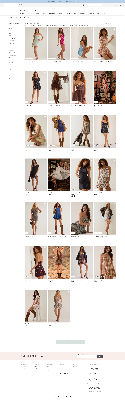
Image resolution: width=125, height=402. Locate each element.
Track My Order (23, 368)
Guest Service (50, 364)
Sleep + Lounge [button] (11, 53)
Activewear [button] (11, 31)
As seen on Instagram (76, 372)
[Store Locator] (83, 5)
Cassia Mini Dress (52, 149)
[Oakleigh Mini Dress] (36, 218)
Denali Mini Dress (29, 192)
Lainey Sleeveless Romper (77, 280)
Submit (100, 356)
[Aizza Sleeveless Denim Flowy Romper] (59, 218)
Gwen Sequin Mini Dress (31, 61)
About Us (75, 364)
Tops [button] (9, 60)
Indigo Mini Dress (52, 192)
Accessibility (49, 377)
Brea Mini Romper (98, 280)
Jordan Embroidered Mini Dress (78, 105)
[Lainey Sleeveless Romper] (82, 262)
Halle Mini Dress (29, 323)
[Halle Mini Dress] (36, 306)
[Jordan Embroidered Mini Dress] (82, 87)
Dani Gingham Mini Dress (54, 323)
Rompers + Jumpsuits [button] (12, 52)
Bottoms (68, 13)
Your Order (23, 364)
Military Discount (50, 368)
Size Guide (48, 370)
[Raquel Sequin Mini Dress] (82, 43)
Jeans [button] (10, 48)
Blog (73, 368)
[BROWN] (72, 196)
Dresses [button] (10, 35)
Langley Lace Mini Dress (54, 105)
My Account (36, 364)
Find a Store (13, 25)
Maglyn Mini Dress (75, 236)
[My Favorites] (105, 4)
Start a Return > (23, 366)
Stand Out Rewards (37, 368)
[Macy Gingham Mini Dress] (82, 131)
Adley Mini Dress (98, 105)
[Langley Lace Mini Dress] (59, 87)
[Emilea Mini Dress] (36, 262)
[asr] (94, 373)
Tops (44, 13)
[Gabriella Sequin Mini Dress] (59, 43)
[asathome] (94, 368)
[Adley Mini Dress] (105, 87)
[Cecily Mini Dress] (105, 131)
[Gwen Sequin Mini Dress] (36, 43)
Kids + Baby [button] (11, 62)
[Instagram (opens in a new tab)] (60, 373)
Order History (23, 370)
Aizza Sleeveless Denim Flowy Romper (57, 236)
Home (98, 13)
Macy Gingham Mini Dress (77, 149)
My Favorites (36, 370)
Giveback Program (63, 368)
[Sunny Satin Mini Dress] (82, 175)
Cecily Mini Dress (98, 149)
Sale (104, 13)
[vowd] (94, 388)
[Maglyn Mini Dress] (82, 218)
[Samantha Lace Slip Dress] (105, 218)
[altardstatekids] (22, 5)
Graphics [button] (10, 45)
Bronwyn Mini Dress (99, 192)
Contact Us (62, 364)
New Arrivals (22, 13)
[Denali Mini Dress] (36, 175)
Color (10, 69)
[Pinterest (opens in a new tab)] (65, 373)
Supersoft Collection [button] (12, 55)
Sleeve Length (12, 78)
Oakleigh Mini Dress (30, 236)
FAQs (48, 366)
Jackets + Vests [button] (11, 47)
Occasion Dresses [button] (13, 42)
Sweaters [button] (10, 57)
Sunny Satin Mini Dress (76, 192)
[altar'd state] (29, 10)
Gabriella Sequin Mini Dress (54, 61)
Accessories (91, 13)
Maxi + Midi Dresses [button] (13, 38)
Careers (74, 370)
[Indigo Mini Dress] (59, 175)
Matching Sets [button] (11, 50)
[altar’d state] (11, 5)
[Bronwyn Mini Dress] (105, 175)
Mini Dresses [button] (12, 40)
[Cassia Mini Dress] (59, 131)
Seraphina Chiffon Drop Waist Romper (103, 61)
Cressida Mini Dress (30, 105)
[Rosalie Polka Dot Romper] (36, 131)
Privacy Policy (58, 400)
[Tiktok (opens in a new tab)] (67, 373)
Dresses (37, 13)
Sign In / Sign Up (37, 366)
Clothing (30, 13)
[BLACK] (74, 196)
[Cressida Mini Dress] (36, 87)
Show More (70, 341)
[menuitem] (22, 13)
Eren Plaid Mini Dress (53, 280)
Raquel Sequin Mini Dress (77, 61)
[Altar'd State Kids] (94, 379)
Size (10, 74)
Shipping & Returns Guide (25, 372)
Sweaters (60, 13)
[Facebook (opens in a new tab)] (62, 373)
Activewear (82, 13)
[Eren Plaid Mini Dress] (59, 262)
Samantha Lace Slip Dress (100, 236)
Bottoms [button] (10, 33)
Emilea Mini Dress (29, 280)
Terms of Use (52, 400)
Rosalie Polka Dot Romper (31, 149)
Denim (75, 13)
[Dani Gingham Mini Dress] (59, 306)
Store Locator (49, 372)
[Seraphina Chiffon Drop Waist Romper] (105, 43)
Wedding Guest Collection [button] (14, 43)
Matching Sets (52, 13)
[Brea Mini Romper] (105, 262)
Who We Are (75, 366)
